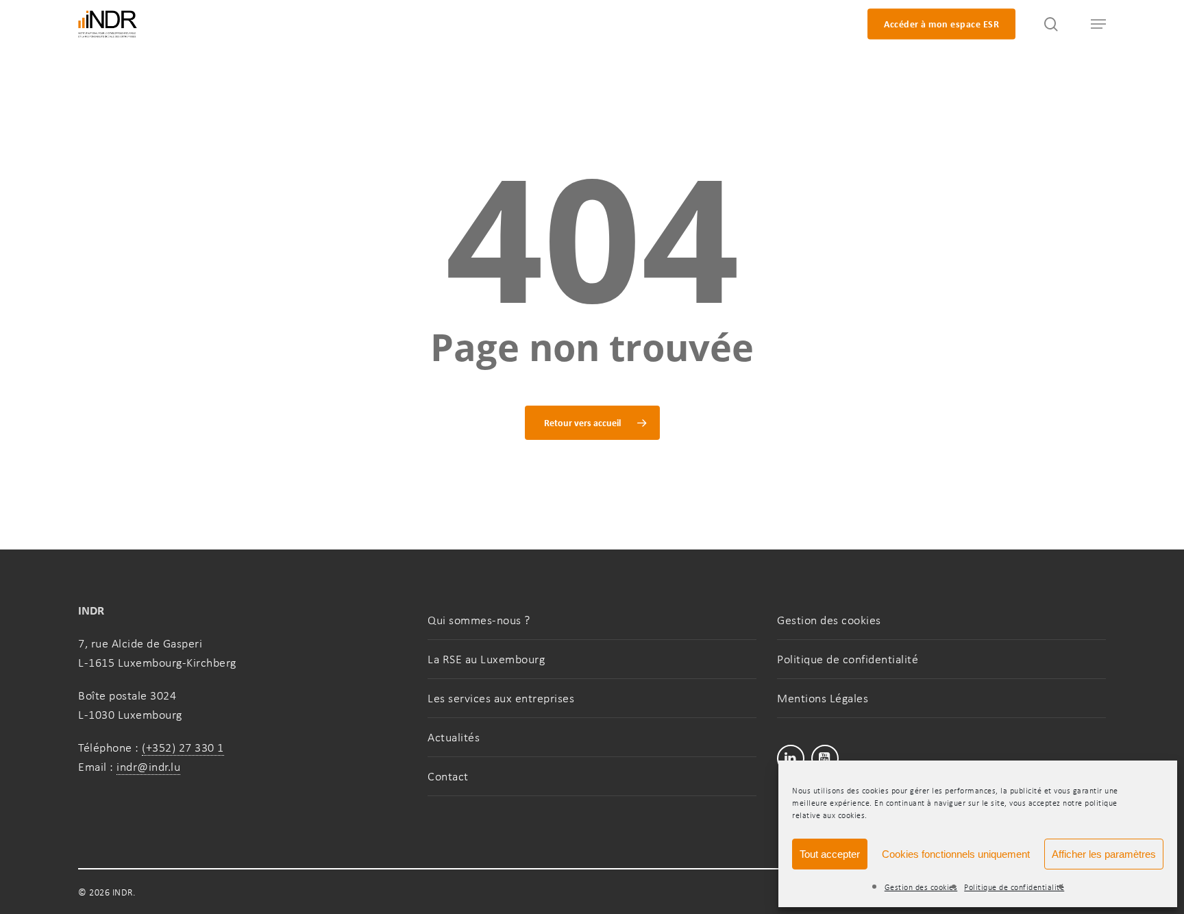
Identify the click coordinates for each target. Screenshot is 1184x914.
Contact (448, 776)
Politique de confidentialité (1014, 887)
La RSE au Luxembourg (486, 659)
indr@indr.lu (148, 766)
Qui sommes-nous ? (479, 620)
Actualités (454, 737)
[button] (1092, 24)
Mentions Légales (822, 698)
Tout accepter (830, 854)
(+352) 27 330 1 (183, 747)
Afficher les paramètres (1104, 854)
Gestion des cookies (921, 887)
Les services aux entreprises (501, 698)
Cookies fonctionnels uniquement (956, 854)
